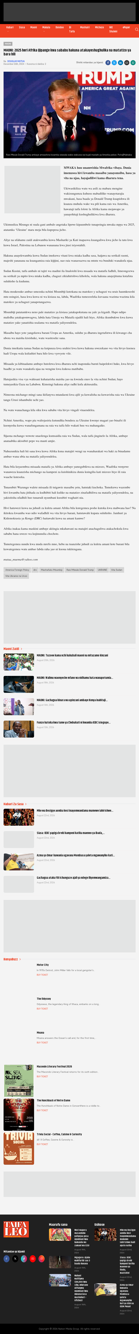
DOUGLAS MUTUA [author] (16, 61)
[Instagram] (41, 1258)
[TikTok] (24, 1258)
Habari (10, 27)
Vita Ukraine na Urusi (16, 575)
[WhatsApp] (133, 62)
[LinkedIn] (120, 62)
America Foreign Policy (17, 569)
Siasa (22, 27)
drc (35, 569)
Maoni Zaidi (11, 649)
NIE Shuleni (113, 29)
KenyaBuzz (11, 959)
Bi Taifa (72, 29)
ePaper (126, 27)
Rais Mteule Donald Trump (80, 569)
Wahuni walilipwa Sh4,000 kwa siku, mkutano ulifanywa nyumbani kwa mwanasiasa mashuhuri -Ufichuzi (81, 1288)
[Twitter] (15, 1258)
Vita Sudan (116, 569)
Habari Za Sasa (14, 804)
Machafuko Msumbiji (51, 569)
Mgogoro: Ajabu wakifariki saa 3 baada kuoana (82, 1260)
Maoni (33, 27)
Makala (46, 27)
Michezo (99, 27)
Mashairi (85, 27)
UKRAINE (102, 569)
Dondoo (60, 27)
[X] (114, 62)
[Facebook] (108, 62)
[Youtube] (32, 1258)
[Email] (126, 62)
